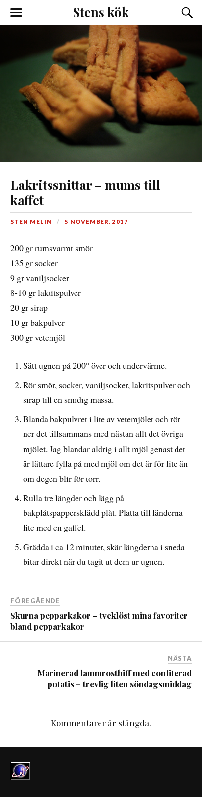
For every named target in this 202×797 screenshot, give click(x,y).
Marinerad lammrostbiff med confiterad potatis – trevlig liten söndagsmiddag (114, 678)
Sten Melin (31, 221)
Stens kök (101, 11)
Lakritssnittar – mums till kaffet (85, 192)
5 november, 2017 (96, 221)
